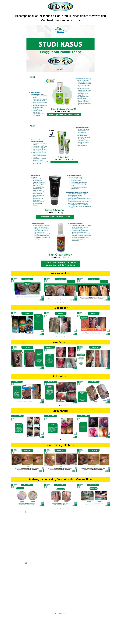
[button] (13, 289)
